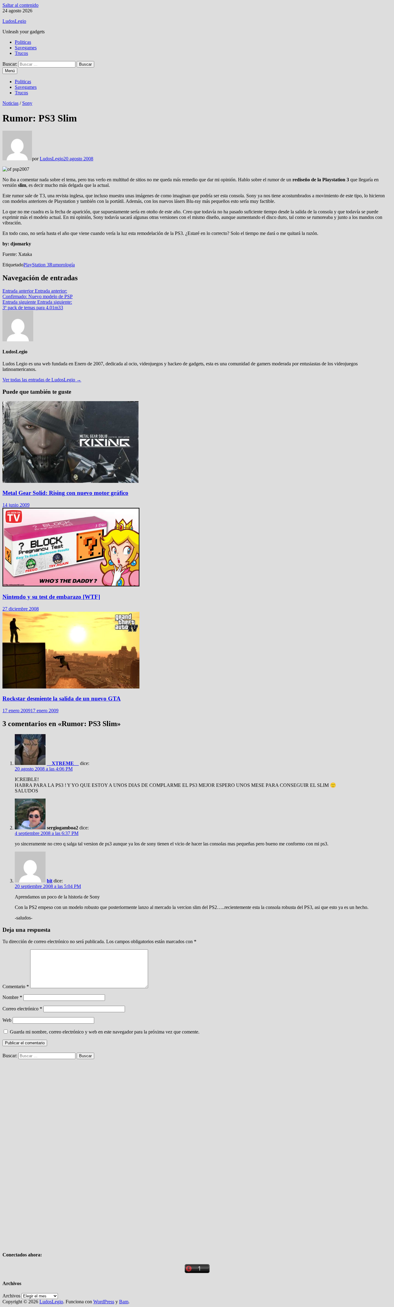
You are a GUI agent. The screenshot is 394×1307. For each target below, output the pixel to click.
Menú (10, 70)
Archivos (11, 1295)
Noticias (10, 103)
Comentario (15, 986)
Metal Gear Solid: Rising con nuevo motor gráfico (65, 493)
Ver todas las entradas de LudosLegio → (41, 379)
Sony (27, 103)
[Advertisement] (48, 1151)
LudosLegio (14, 21)
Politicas (23, 42)
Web (6, 1020)
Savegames (26, 47)
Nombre (12, 997)
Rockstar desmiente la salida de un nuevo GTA (61, 698)
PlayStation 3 (36, 264)
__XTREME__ (63, 763)
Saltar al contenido (20, 5)
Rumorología (62, 264)
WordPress (103, 1301)
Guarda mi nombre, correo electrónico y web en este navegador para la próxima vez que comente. (104, 1031)
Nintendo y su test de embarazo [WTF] (51, 597)
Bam (123, 1301)
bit (49, 880)
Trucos (21, 53)
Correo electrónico (22, 1008)
